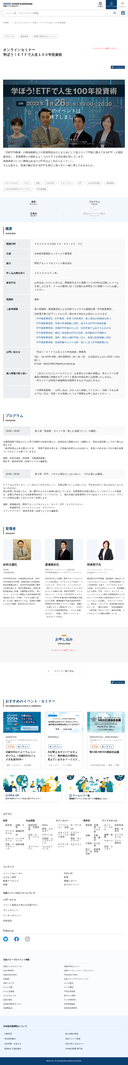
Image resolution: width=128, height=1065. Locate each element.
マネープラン (66, 183)
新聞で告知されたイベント (45, 36)
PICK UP (68, 873)
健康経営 (20, 831)
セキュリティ (54, 765)
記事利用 (8, 1034)
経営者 (8, 825)
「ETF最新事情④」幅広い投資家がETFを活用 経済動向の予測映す (70, 332)
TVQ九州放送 (69, 991)
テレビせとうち (9, 995)
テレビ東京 (68, 983)
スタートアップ (9, 839)
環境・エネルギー (13, 765)
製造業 (89, 825)
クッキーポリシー (12, 915)
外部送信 (7, 920)
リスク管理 (67, 765)
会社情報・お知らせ (12, 1044)
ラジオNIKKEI (70, 1000)
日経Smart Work (10, 975)
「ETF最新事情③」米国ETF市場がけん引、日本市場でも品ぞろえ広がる (72, 328)
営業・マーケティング (9, 846)
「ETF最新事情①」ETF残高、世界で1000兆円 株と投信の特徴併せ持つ (72, 318)
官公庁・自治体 (89, 851)
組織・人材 (20, 826)
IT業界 (89, 843)
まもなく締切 (9, 877)
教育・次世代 (119, 830)
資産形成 (24, 36)
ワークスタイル (9, 832)
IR (17, 834)
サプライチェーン (63, 845)
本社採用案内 (10, 1039)
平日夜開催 (41, 189)
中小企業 (97, 844)
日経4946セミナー (72, 966)
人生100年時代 (94, 183)
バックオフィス (20, 839)
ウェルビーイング (47, 847)
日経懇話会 (7, 1008)
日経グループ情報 (72, 1039)
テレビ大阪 (7, 987)
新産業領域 (97, 850)
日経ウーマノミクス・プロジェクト (79, 970)
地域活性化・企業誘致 (33, 827)
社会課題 (27, 765)
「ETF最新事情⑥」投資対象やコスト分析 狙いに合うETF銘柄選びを (71, 342)
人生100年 (50, 183)
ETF (79, 183)
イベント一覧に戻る (64, 671)
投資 (38, 183)
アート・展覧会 (119, 841)
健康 (110, 765)
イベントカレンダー (13, 873)
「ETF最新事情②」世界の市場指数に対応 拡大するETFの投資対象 (70, 323)
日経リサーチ (8, 983)
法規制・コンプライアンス (47, 840)
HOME (6, 23)
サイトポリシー (10, 910)
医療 (117, 765)
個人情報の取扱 (71, 1034)
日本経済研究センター (12, 1004)
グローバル (9, 36)
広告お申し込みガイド (74, 1044)
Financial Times (70, 975)
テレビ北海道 (8, 991)
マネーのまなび (11, 183)
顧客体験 (20, 844)
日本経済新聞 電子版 (74, 1049)
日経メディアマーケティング (76, 979)
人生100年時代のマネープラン (18, 189)
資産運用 (110, 183)
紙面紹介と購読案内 (12, 1049)
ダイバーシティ (33, 847)
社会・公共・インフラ (33, 836)
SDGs (45, 825)
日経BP (6, 979)
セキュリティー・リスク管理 (63, 834)
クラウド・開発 (76, 833)
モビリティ (76, 844)
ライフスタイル (119, 835)
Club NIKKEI (8, 970)
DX (72, 829)
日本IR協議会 (69, 1004)
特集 (5, 884)
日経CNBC (7, 1000)
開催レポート (70, 881)
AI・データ (76, 825)
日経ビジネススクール (12, 966)
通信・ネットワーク (76, 839)
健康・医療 (108, 835)
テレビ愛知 (68, 987)
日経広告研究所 (70, 1008)
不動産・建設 (97, 837)
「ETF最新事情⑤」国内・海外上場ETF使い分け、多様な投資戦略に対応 (72, 337)
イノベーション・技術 (63, 826)
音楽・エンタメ (108, 847)
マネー (27, 183)
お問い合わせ (9, 899)
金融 (88, 835)
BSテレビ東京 (70, 995)
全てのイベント (71, 884)
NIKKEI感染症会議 (98, 765)
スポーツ (108, 840)
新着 (66, 877)
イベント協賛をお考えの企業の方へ (20, 905)
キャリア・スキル (108, 827)
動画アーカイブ (10, 881)
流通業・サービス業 (97, 828)
